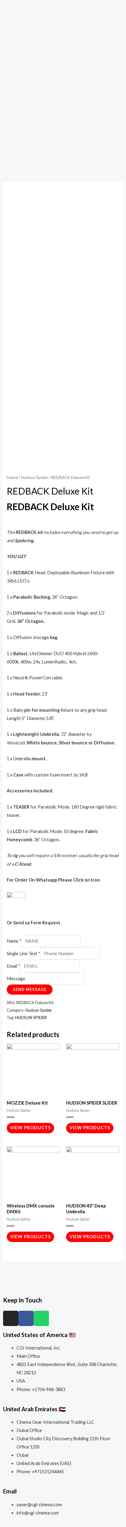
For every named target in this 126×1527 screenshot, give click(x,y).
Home (12, 477)
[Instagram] (10, 1318)
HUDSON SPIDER (31, 1017)
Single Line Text (23, 953)
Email (13, 966)
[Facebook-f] (26, 1318)
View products (30, 1127)
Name (14, 941)
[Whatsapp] (41, 1318)
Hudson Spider (34, 477)
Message (16, 978)
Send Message (29, 989)
